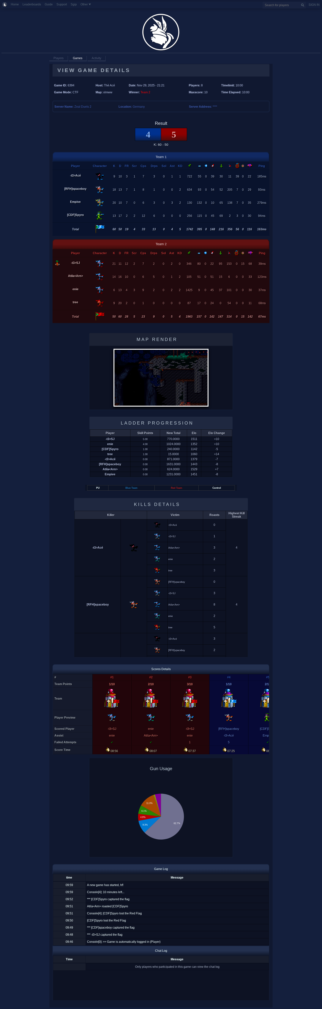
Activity (96, 58)
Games (77, 58)
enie (75, 289)
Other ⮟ (87, 4)
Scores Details (161, 669)
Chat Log (161, 950)
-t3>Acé (75, 175)
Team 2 (161, 244)
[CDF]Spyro (75, 214)
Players (58, 58)
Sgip (75, 4)
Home (16, 4)
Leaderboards (33, 4)
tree (75, 302)
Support (63, 4)
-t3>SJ (75, 262)
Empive (75, 201)
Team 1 (161, 157)
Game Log (161, 869)
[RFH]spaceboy (75, 188)
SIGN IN (313, 4)
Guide (50, 4)
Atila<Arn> (75, 275)
